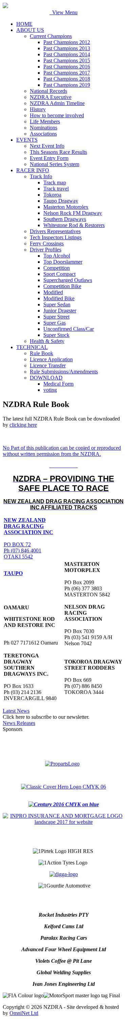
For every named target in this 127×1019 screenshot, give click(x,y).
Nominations (43, 127)
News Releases (19, 723)
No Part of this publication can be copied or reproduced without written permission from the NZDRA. (62, 451)
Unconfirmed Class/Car (68, 329)
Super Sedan (56, 304)
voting (50, 390)
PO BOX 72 (17, 544)
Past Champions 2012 (66, 42)
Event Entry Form (49, 158)
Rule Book (41, 353)
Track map (54, 182)
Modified (53, 292)
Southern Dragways (64, 219)
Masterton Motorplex (65, 207)
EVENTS (27, 140)
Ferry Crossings (47, 243)
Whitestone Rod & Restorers (74, 225)
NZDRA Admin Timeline (57, 103)
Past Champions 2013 (66, 48)
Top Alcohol (56, 256)
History (38, 109)
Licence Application (51, 359)
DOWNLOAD (46, 378)
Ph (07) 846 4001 (22, 550)
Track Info (41, 176)
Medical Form (58, 384)
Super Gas (54, 323)
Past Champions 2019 (66, 85)
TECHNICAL (32, 347)
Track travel (56, 188)
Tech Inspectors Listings (56, 237)
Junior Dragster (59, 310)
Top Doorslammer (62, 262)
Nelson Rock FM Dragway (72, 213)
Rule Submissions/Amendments (64, 371)
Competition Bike (62, 286)
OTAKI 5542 (18, 556)
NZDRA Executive (50, 97)
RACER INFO (32, 170)
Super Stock (56, 335)
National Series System (54, 164)
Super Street (56, 317)
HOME (24, 24)
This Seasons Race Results (58, 152)
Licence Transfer (48, 365)
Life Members (45, 121)
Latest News (16, 711)
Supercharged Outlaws (67, 280)
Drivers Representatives (55, 231)
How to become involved (57, 115)
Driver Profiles (45, 249)
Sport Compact (59, 274)
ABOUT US (30, 30)
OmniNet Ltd (23, 1013)
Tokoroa (52, 195)
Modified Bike (59, 298)
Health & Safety (47, 341)
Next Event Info (47, 146)
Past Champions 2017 (66, 73)
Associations (43, 134)
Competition (56, 268)
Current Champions (51, 36)
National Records (48, 91)
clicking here (23, 425)
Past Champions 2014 (66, 54)
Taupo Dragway (60, 201)
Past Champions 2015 (66, 60)
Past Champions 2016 (66, 66)
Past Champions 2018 (66, 79)
